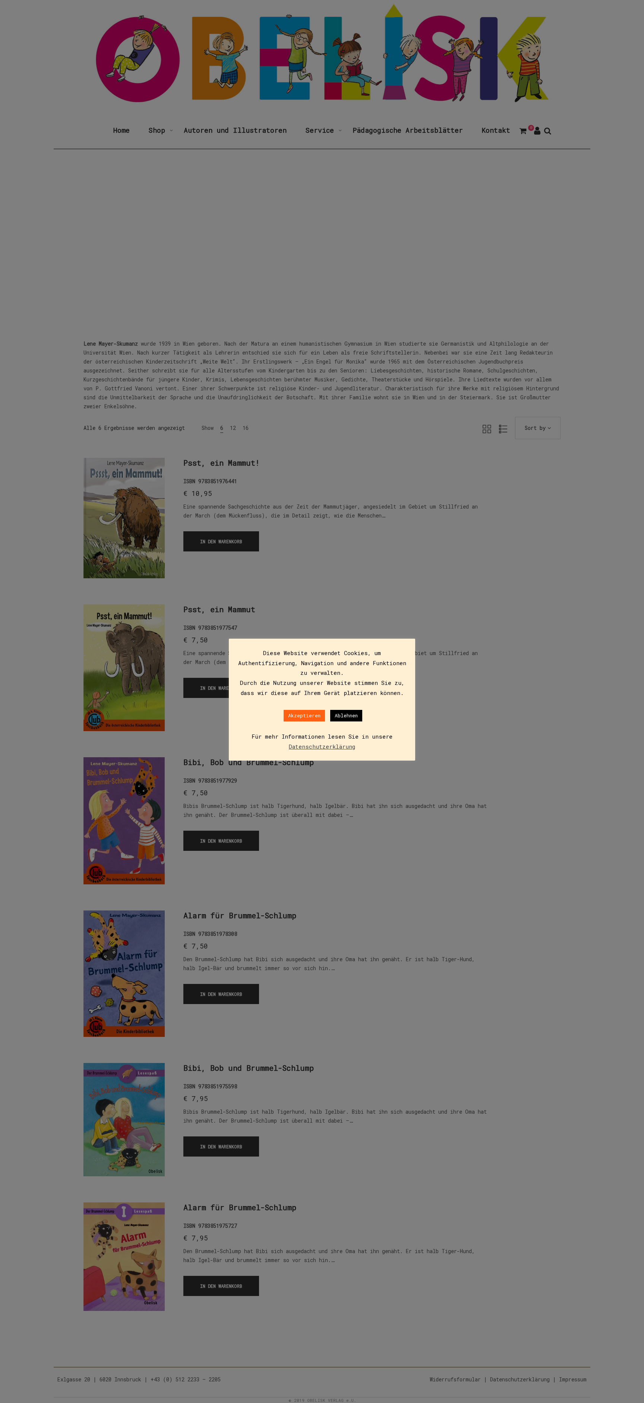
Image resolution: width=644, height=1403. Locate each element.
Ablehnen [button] (346, 715)
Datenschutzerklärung (322, 746)
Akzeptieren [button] (304, 715)
